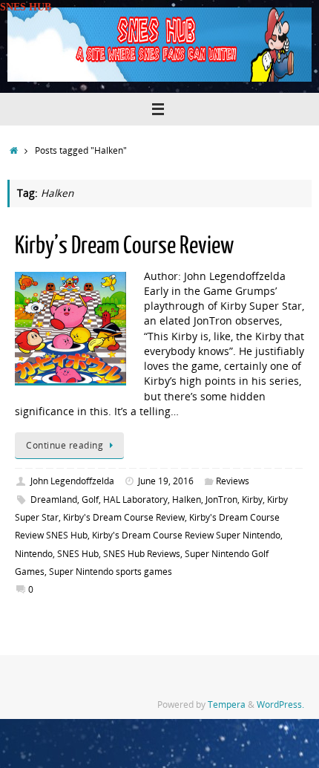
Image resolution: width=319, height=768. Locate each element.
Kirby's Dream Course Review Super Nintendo (186, 535)
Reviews (232, 481)
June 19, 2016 (166, 481)
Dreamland (53, 499)
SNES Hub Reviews (141, 553)
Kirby (252, 499)
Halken (186, 499)
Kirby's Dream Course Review (124, 517)
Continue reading (64, 445)
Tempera (227, 704)
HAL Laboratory (135, 499)
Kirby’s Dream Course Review (124, 245)
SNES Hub (78, 553)
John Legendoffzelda (72, 481)
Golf (90, 499)
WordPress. (280, 704)
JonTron (221, 499)
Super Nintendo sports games (110, 571)
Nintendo (34, 553)
